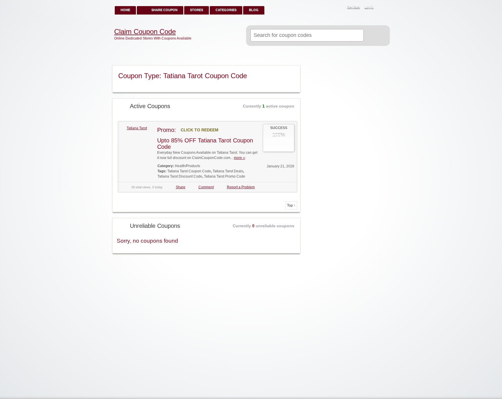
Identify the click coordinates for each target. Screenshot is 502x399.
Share (180, 187)
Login (369, 7)
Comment (206, 187)
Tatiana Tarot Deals (228, 171)
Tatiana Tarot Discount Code (179, 176)
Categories (226, 10)
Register (353, 7)
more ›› (239, 158)
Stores (196, 10)
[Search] (374, 35)
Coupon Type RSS (293, 70)
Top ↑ (291, 205)
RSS (382, 7)
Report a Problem (241, 187)
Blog (254, 10)
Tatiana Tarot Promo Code (224, 176)
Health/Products (187, 166)
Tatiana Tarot (137, 128)
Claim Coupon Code (145, 31)
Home (125, 10)
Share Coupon (164, 10)
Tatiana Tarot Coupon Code (189, 171)
